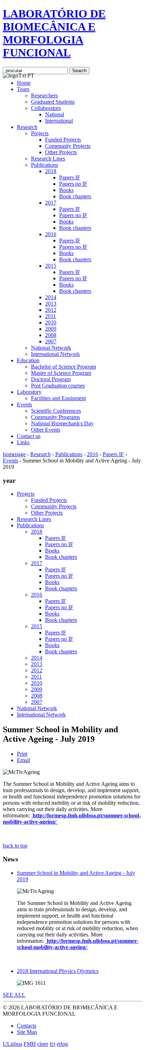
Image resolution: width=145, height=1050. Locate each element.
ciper (42, 1044)
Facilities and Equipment (58, 398)
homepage (14, 454)
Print (22, 754)
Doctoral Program (51, 379)
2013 (50, 304)
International (59, 121)
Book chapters (75, 196)
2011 (50, 316)
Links (23, 442)
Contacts (26, 1026)
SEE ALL (14, 995)
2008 (50, 335)
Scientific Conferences (56, 411)
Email (23, 760)
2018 (50, 171)
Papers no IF (73, 184)
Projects (40, 133)
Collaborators (46, 108)
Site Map (27, 1032)
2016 (50, 234)
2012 (50, 310)
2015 (50, 266)
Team (23, 89)
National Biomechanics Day (62, 423)
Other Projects (61, 152)
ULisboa (12, 1044)
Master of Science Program (61, 373)
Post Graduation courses (58, 386)
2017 (50, 203)
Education (28, 360)
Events (24, 404)
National (54, 114)
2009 (50, 329)
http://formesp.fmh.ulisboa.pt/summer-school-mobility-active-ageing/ (77, 944)
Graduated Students (53, 102)
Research (27, 127)
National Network (51, 348)
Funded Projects (63, 140)
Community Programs (55, 417)
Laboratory (29, 392)
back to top (15, 846)
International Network (55, 354)
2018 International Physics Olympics (58, 971)
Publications (44, 165)
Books (66, 190)
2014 (50, 297)
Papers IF (69, 177)
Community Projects (67, 146)
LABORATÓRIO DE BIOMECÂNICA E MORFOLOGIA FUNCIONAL (54, 33)
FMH (30, 1044)
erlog (62, 1044)
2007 (50, 341)
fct (52, 1044)
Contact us (28, 436)
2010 (50, 322)
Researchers (44, 95)
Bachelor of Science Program (63, 367)
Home (24, 83)
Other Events (45, 430)
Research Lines (48, 159)
